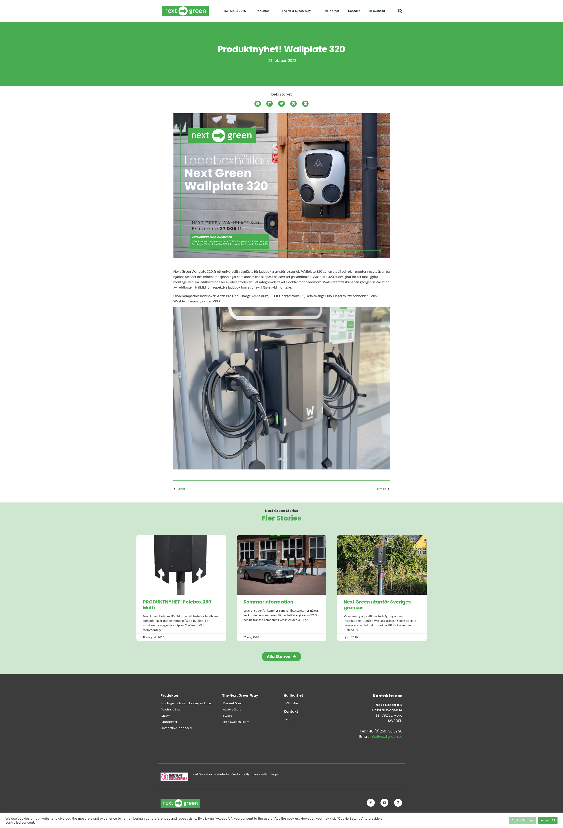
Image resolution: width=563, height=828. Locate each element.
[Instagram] (398, 803)
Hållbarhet (331, 11)
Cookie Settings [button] (523, 820)
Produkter (262, 11)
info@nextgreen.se (386, 736)
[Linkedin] (384, 803)
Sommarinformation (268, 602)
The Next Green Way (296, 11)
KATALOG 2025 (235, 11)
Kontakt (354, 11)
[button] (400, 11)
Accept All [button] (548, 820)
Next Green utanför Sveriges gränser (377, 605)
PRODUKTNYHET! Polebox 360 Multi (177, 605)
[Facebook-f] (371, 803)
